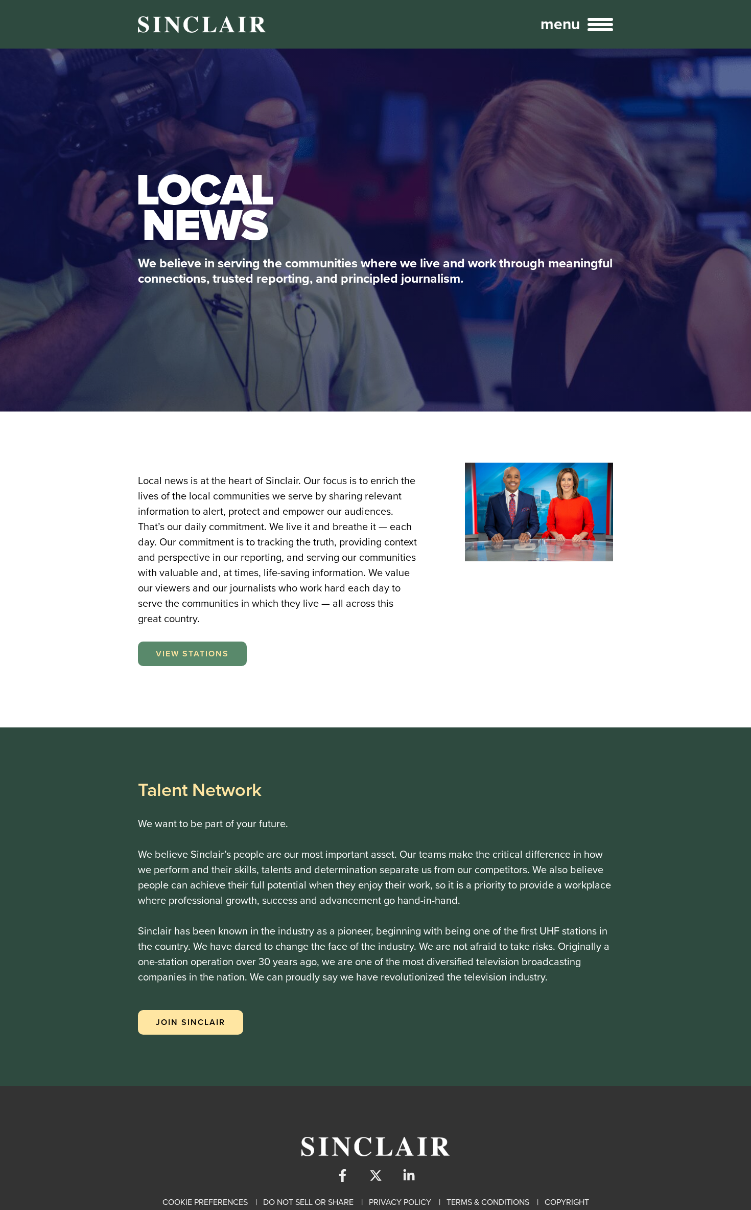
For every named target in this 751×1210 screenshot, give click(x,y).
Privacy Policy (400, 1202)
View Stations (192, 653)
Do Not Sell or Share (308, 1202)
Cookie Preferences (205, 1202)
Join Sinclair (190, 1022)
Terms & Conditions (488, 1202)
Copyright (567, 1202)
